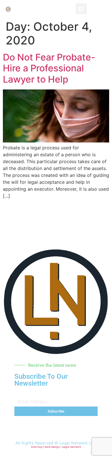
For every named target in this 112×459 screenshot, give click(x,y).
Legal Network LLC (77, 443)
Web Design (52, 447)
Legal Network (71, 447)
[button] (81, 8)
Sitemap (37, 447)
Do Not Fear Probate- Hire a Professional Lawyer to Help (49, 68)
